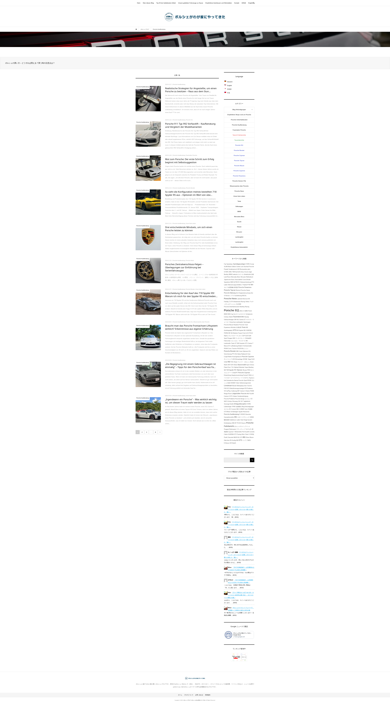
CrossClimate (247, 279)
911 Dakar (238, 354)
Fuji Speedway (228, 264)
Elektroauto (232, 429)
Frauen (240, 333)
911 (238, 319)
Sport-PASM (247, 380)
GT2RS (226, 272)
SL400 (226, 266)
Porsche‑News (239, 191)
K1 (233, 367)
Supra (246, 367)
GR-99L (245, 359)
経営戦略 (231, 287)
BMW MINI (227, 314)
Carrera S (242, 391)
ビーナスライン (235, 378)
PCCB (239, 423)
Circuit (246, 272)
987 (238, 391)
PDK (248, 370)
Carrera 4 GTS (228, 396)
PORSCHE (227, 333)
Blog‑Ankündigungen (239, 109)
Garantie (241, 343)
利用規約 (207, 695)
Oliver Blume (250, 437)
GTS (240, 440)
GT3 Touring (237, 434)
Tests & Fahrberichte (239, 135)
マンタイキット (240, 338)
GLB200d (231, 434)
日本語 (244, 3)
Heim (138, 3)
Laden (226, 285)
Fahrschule (227, 341)
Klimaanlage (238, 359)
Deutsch (229, 82)
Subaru (235, 396)
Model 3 (240, 346)
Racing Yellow (245, 301)
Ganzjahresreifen (229, 417)
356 (235, 319)
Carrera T (250, 343)
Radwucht (244, 354)
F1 (240, 414)
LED (233, 359)
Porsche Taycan (239, 160)
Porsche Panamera (239, 176)
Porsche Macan (239, 165)
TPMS (234, 406)
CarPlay (228, 391)
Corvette (251, 432)
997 (229, 365)
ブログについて (188, 695)
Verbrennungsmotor (245, 383)
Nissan (239, 227)
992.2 (238, 409)
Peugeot (226, 429)
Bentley (226, 274)
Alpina (226, 335)
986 (237, 351)
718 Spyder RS (231, 370)
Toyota (251, 378)
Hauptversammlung (237, 375)
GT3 (234, 330)
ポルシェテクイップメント (242, 426)
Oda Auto (226, 440)
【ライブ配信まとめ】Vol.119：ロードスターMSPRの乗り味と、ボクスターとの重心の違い (239, 595)
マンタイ (239, 335)
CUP (243, 335)
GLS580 (238, 304)
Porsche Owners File (239, 181)
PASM (226, 348)
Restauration (243, 269)
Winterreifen (238, 432)
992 (229, 362)
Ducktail (246, 266)
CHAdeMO (248, 338)
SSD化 (252, 434)
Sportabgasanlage (239, 264)
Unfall (225, 362)
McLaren (239, 232)
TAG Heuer (234, 362)
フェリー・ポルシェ (244, 362)
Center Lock (239, 266)
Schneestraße (247, 346)
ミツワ (244, 440)
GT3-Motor (227, 411)
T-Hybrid (244, 285)
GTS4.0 (250, 333)
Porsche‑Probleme (229, 399)
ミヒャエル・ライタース (238, 341)
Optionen (245, 351)
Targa (249, 359)
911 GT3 (239, 437)
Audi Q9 (237, 272)
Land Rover (227, 277)
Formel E (246, 375)
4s (251, 370)
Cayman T (231, 432)
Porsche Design (240, 399)
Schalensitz (249, 314)
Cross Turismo (232, 348)
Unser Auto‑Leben (239, 196)
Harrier (248, 391)
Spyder (241, 411)
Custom (233, 409)
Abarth (234, 443)
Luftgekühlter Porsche (239, 393)
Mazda (234, 385)
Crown (240, 351)
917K (232, 365)
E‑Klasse (226, 443)
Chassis (243, 423)
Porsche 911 (239, 145)
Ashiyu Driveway (233, 401)
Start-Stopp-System (246, 420)
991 (244, 437)
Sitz (252, 293)
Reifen (230, 356)
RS (231, 440)
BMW (239, 211)
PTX (252, 282)
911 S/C (240, 401)
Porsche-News (230, 298)
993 (237, 440)
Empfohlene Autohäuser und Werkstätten (218, 3)
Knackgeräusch (236, 356)
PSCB (239, 348)
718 (233, 272)
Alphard (236, 367)
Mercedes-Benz (235, 277)
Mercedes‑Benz (239, 216)
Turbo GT (234, 343)
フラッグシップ (241, 429)
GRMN (252, 417)
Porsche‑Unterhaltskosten (239, 120)
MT (236, 423)
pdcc (249, 269)
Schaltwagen (234, 411)
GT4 (231, 301)
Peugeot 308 (231, 338)
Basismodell (242, 365)
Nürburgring (240, 385)
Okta (243, 434)
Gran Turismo (248, 385)
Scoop (252, 264)
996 (233, 423)
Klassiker (248, 414)
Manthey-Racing (244, 306)
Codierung (234, 391)
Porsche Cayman (239, 155)
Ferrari (250, 311)
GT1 (246, 343)
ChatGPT (235, 372)
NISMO (233, 383)
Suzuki (239, 221)
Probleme (250, 388)
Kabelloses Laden (235, 420)
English (250, 3)
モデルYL (249, 429)
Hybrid (231, 317)
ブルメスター (232, 335)
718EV (249, 440)
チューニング (228, 359)
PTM (248, 285)
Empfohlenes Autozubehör (239, 247)
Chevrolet (230, 437)
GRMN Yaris (243, 409)
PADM (252, 391)
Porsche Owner (245, 290)
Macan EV (227, 346)
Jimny (242, 272)
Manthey (251, 367)
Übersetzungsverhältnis (235, 285)
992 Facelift (250, 393)
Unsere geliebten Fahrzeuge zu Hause (190, 3)
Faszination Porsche (239, 130)
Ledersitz (235, 274)
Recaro (245, 370)
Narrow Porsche (238, 380)
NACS (226, 401)
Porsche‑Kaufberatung (239, 125)
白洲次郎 (239, 327)
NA (232, 333)
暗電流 (236, 287)
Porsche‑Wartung (230, 293)
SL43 (252, 359)
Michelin (233, 327)
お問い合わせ (199, 695)
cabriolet (239, 299)
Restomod (246, 411)
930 (238, 343)
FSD (225, 388)
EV (239, 282)
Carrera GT (242, 319)
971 (228, 388)
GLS (237, 293)
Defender (241, 367)
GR (231, 443)
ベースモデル (245, 378)
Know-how (233, 322)
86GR (235, 437)
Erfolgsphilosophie (240, 404)
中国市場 (248, 330)
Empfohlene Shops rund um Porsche (239, 114)
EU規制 (250, 409)
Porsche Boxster (239, 150)
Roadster (236, 325)
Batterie (235, 333)
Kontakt (236, 3)
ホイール (241, 274)
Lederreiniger (227, 406)
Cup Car (233, 314)
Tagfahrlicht (246, 401)
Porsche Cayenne (239, 170)
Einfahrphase (228, 423)
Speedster (227, 282)
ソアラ (232, 295)
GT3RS (248, 404)
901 (245, 330)
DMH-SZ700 (234, 282)
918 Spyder (239, 330)
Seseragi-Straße (228, 404)
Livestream (228, 385)
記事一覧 (177, 75)
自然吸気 (238, 406)
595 (247, 327)
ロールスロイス (240, 314)
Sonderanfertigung (242, 396)
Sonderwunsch (233, 269)
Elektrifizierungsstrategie (237, 388)
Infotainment (236, 301)
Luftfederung (234, 346)
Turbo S (247, 434)
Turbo (237, 383)
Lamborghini (239, 237)
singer (250, 272)
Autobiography (228, 330)
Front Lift (245, 333)
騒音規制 (226, 420)
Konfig (234, 440)
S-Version (227, 295)
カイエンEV (227, 409)
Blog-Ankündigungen (248, 406)
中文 (228, 93)
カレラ (226, 287)
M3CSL (244, 295)
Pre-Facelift (245, 432)
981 (235, 417)
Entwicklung (227, 375)
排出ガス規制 (244, 311)
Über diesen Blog (148, 3)
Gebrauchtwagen (229, 319)
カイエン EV (248, 399)
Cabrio (226, 434)
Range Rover (228, 393)
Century (226, 317)
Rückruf (238, 290)
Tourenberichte (239, 140)
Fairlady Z (227, 301)
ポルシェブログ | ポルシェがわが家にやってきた (194, 700)
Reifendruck (249, 277)
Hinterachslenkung (245, 282)
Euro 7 (230, 367)
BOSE (243, 414)
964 (252, 285)
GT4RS (247, 264)
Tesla (239, 201)
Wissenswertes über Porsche (239, 186)
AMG (230, 272)
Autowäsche (230, 380)
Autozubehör (238, 279)
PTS (233, 354)
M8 (225, 370)
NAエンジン (244, 348)
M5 (247, 341)
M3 (238, 269)
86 (249, 299)
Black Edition (232, 266)
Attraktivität (247, 274)
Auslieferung (238, 295)
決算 (252, 274)
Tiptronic (239, 370)
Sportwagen (247, 322)
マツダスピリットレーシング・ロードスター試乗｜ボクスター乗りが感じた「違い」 (239, 509)
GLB (246, 335)
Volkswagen (239, 206)
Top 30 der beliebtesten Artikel (166, 3)
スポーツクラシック (243, 417)
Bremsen (245, 299)
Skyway (246, 317)
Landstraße (227, 343)
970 (245, 388)
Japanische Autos (229, 279)
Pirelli (225, 437)
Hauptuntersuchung (244, 293)
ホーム (180, 695)
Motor (235, 365)
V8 (225, 391)
